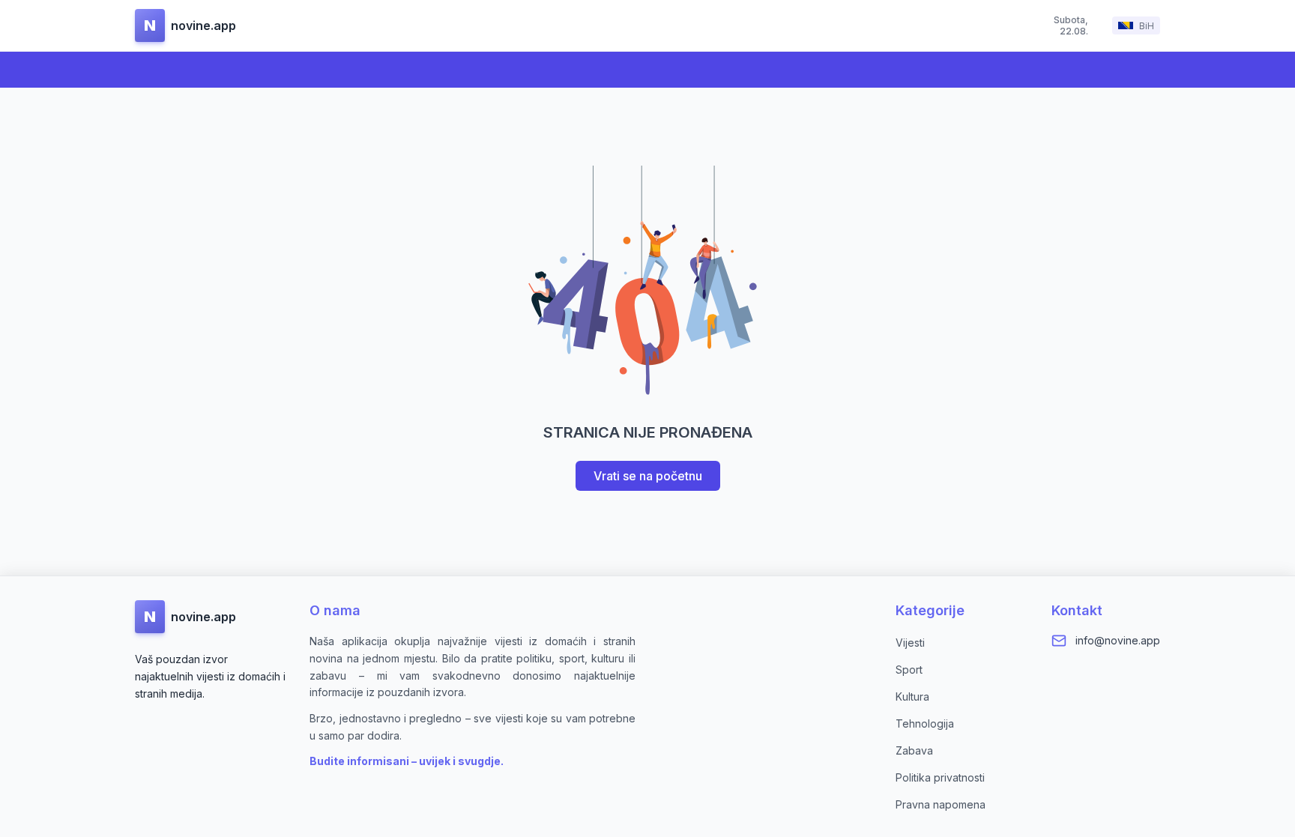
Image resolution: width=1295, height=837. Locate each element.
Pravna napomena (940, 804)
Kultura (912, 696)
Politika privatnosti (940, 777)
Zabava (914, 750)
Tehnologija (925, 723)
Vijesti (910, 642)
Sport (909, 669)
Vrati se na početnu (648, 475)
